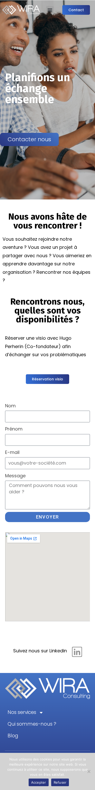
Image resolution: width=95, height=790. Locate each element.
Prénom (14, 429)
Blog (13, 735)
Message (15, 475)
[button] (50, 10)
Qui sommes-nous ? (32, 724)
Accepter (38, 782)
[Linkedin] (77, 652)
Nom (10, 406)
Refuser (60, 782)
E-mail (12, 452)
